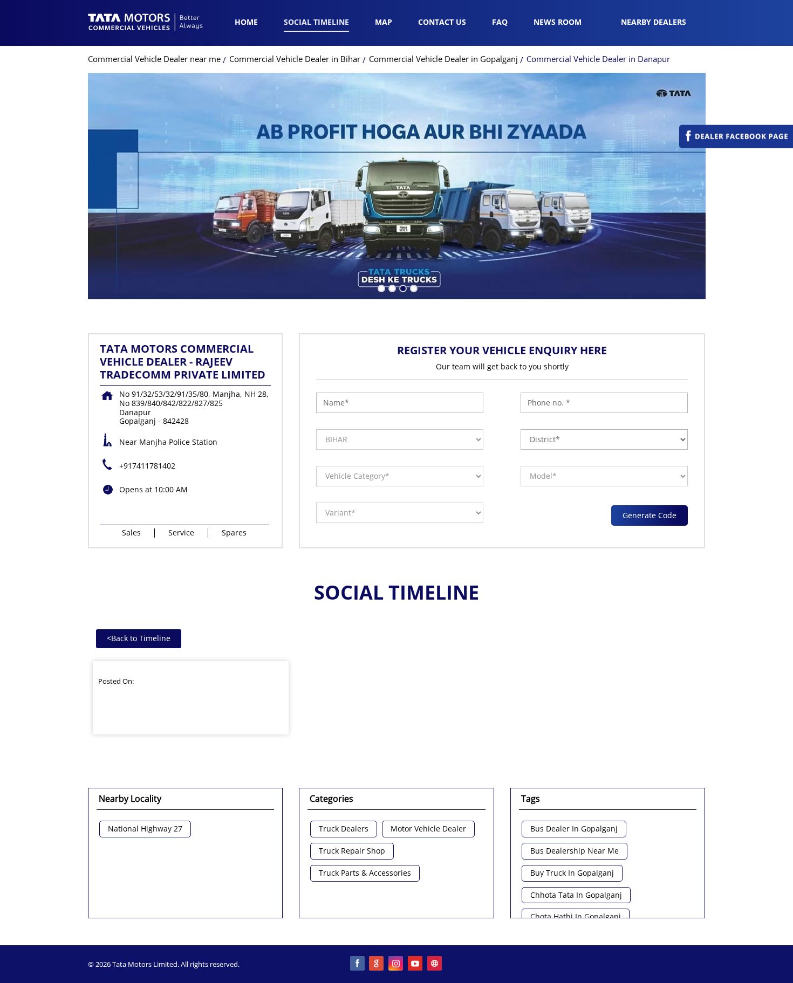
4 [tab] (412, 287)
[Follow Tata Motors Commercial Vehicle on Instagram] (396, 964)
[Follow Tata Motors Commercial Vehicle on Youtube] (416, 964)
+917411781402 (147, 465)
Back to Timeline (138, 638)
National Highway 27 (145, 829)
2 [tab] (391, 287)
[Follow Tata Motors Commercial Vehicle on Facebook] (358, 964)
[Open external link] (736, 145)
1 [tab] (380, 287)
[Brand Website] (435, 964)
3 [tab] (402, 287)
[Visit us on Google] (377, 964)
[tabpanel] (397, 186)
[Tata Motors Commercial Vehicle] (145, 23)
